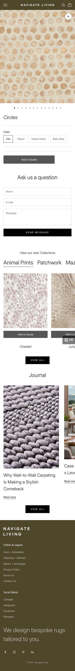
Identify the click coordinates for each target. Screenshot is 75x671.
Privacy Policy (11, 569)
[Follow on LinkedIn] (32, 652)
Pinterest (8, 616)
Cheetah (26, 346)
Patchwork (49, 262)
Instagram (9, 605)
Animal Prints (18, 262)
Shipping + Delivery (14, 557)
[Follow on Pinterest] (23, 652)
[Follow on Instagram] (14, 652)
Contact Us (9, 581)
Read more (9, 496)
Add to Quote (29, 159)
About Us (8, 575)
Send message (37, 232)
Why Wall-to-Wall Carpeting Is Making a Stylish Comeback (29, 482)
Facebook (9, 610)
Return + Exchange (14, 563)
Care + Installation (13, 552)
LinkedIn (8, 599)
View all (38, 360)
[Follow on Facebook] (5, 652)
